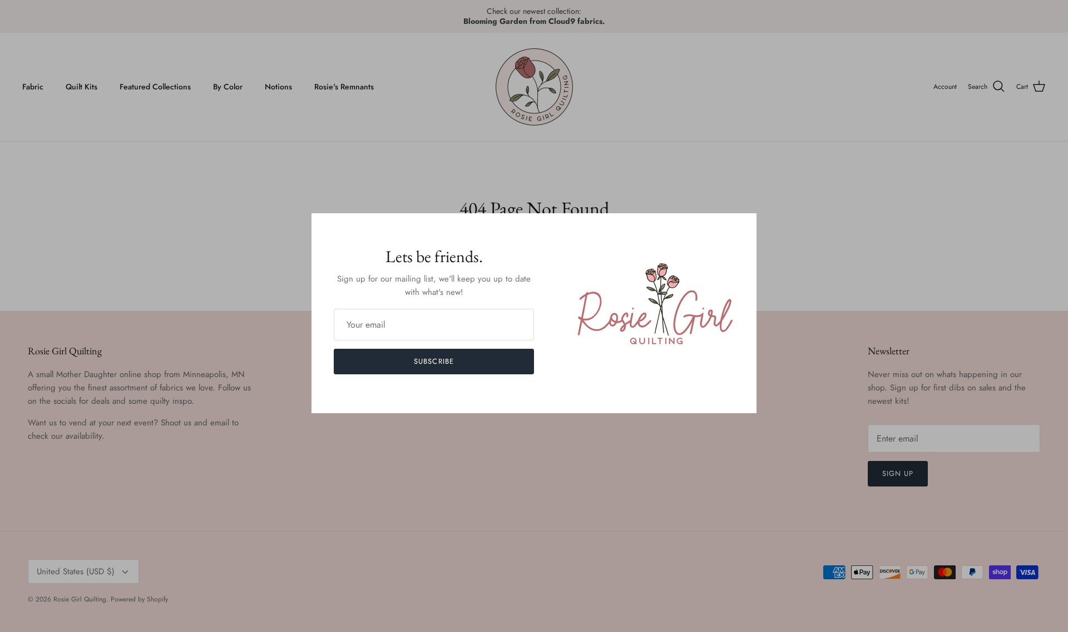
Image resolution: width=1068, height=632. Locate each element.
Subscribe (433, 361)
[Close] (742, 227)
